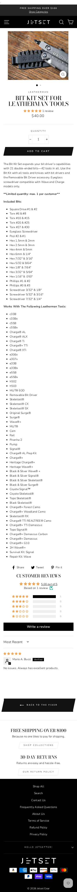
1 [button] (37, 85)
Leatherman (38, 92)
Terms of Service (38, 821)
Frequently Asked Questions (38, 807)
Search (38, 793)
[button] (33, 111)
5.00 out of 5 (49, 584)
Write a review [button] (38, 626)
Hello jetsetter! (38, 847)
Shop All (38, 786)
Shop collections (39, 745)
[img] (12, 654)
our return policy (38, 771)
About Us (38, 814)
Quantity (38, 131)
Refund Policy (38, 827)
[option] (38, 10)
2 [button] (41, 86)
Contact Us (38, 800)
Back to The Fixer (41, 705)
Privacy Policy (38, 834)
